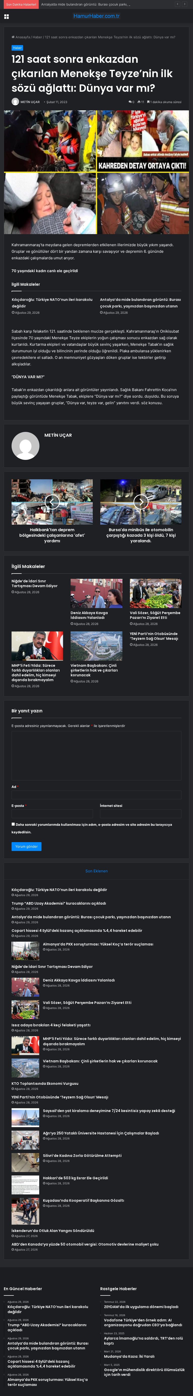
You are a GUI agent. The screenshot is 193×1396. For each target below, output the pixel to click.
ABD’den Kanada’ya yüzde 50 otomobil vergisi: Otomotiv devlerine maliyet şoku (85, 1244)
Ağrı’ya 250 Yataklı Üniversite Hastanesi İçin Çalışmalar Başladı (101, 1133)
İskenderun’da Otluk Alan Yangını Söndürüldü (53, 1230)
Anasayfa (22, 37)
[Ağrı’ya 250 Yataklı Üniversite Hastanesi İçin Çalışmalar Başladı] (25, 1140)
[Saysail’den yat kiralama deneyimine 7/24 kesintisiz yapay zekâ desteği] (25, 1117)
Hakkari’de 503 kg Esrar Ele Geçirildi (75, 1178)
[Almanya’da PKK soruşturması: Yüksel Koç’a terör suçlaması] (25, 951)
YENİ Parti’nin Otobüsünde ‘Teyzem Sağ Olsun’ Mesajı (154, 636)
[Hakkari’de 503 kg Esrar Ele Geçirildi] (25, 1185)
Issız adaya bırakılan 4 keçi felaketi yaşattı (51, 1025)
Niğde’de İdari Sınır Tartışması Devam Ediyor (35, 583)
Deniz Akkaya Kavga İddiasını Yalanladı (89, 615)
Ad (15, 787)
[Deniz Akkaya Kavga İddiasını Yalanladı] (96, 593)
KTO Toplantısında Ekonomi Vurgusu (45, 1083)
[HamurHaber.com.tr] (96, 16)
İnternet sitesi (111, 806)
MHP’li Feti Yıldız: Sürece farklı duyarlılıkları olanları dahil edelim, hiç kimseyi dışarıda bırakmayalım (36, 672)
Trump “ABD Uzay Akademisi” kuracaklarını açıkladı (59, 903)
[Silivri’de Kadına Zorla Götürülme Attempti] (25, 1162)
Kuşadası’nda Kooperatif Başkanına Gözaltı (83, 1200)
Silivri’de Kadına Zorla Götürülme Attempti (82, 1155)
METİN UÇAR (30, 102)
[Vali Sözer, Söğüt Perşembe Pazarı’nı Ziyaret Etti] (155, 593)
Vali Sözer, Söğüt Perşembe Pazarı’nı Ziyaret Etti (155, 615)
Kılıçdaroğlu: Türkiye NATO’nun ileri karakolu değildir (59, 889)
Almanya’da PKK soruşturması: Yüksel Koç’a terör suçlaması (98, 944)
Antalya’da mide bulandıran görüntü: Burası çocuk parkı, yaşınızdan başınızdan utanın (107, 4)
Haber (37, 37)
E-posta (19, 806)
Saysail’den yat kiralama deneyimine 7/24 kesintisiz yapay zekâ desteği (109, 1110)
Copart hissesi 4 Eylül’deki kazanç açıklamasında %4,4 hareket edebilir (77, 930)
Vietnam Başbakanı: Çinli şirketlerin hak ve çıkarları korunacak (94, 670)
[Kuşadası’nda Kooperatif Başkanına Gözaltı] (25, 1211)
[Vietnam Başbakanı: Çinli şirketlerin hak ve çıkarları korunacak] (96, 646)
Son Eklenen (96, 871)
